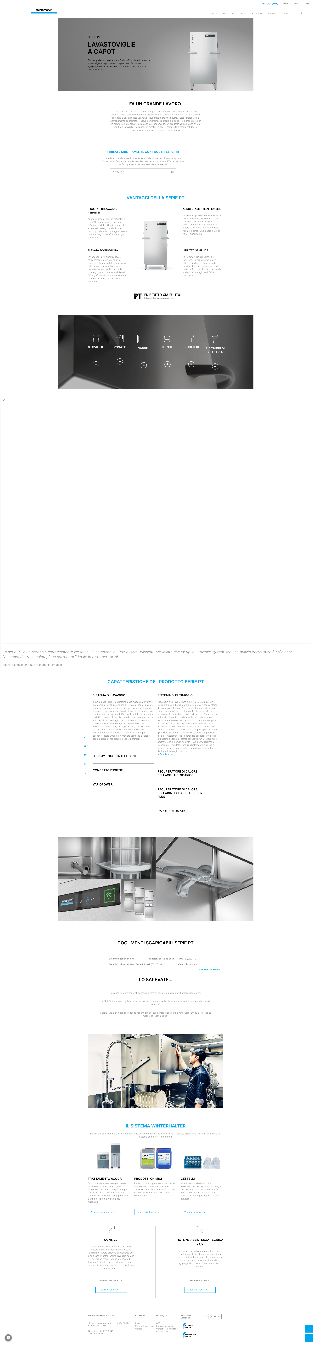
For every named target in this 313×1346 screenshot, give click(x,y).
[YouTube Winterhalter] (219, 1317)
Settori (243, 13)
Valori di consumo (187, 964)
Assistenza (257, 13)
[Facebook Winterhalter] (206, 1317)
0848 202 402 (204, 1280)
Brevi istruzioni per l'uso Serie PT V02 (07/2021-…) (137, 964)
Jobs (285, 13)
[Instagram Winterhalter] (210, 1317)
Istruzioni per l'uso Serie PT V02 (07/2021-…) (172, 958)
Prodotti (213, 13)
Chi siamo (272, 13)
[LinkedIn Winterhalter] (215, 1317)
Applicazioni (228, 13)
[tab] (123, 696)
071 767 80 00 (270, 3)
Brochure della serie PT (121, 958)
